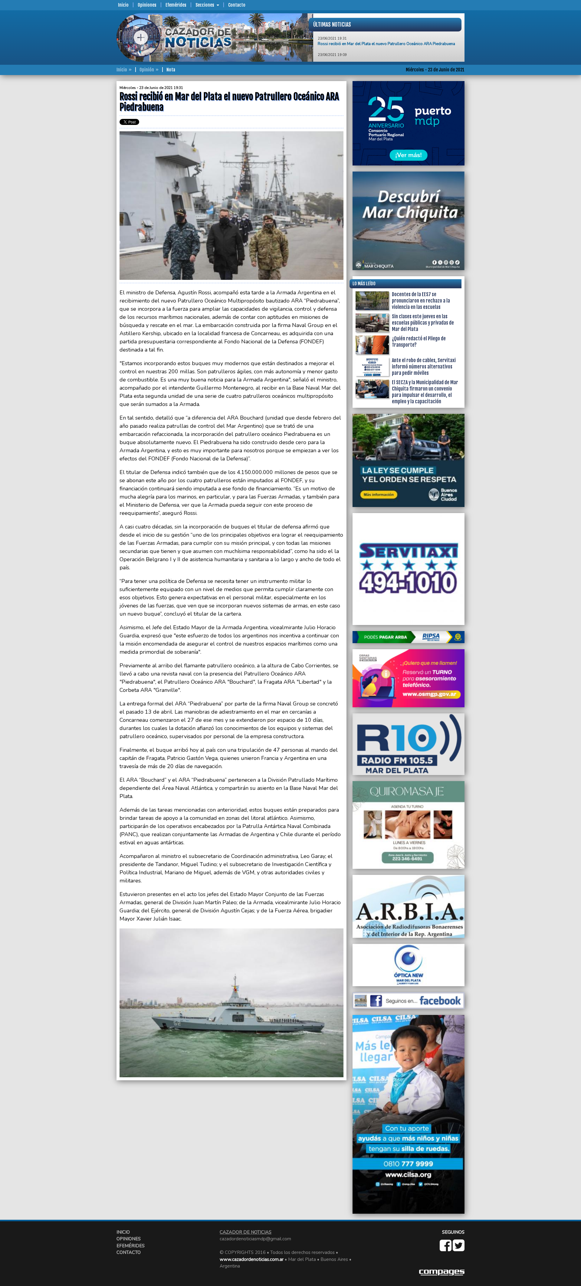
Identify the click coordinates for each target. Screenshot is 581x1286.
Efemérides (176, 5)
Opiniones (147, 5)
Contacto (236, 5)
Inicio (123, 5)
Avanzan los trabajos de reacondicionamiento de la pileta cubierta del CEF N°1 (387, 39)
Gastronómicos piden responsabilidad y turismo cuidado (368, 56)
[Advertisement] (92, 172)
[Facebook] (446, 1249)
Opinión (147, 70)
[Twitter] (458, 1249)
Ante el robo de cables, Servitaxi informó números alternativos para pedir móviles (424, 366)
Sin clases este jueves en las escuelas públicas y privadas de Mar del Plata (423, 322)
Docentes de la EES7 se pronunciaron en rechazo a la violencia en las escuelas (421, 300)
